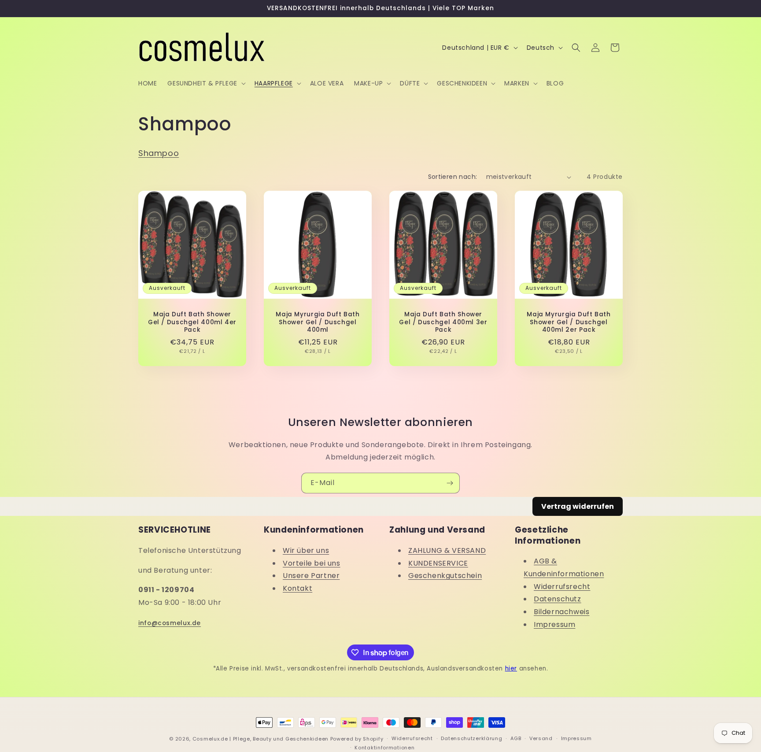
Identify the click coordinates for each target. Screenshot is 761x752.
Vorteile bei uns (311, 563)
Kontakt (297, 588)
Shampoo (158, 153)
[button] (205, 83)
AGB (515, 738)
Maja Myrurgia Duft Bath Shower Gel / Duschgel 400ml (318, 322)
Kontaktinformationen (384, 747)
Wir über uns (306, 550)
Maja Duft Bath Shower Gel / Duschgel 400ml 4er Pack (192, 322)
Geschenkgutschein (445, 575)
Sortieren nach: (452, 176)
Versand (541, 738)
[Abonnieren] (449, 483)
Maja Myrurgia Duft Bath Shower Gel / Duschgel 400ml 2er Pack (569, 322)
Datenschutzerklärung (471, 738)
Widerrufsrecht (562, 587)
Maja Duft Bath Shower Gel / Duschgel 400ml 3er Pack (443, 322)
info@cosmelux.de (169, 623)
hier (511, 668)
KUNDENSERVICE (438, 563)
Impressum (554, 624)
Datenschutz (557, 599)
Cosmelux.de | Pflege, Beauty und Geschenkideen (260, 738)
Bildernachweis (561, 612)
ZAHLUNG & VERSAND (447, 550)
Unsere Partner (311, 575)
